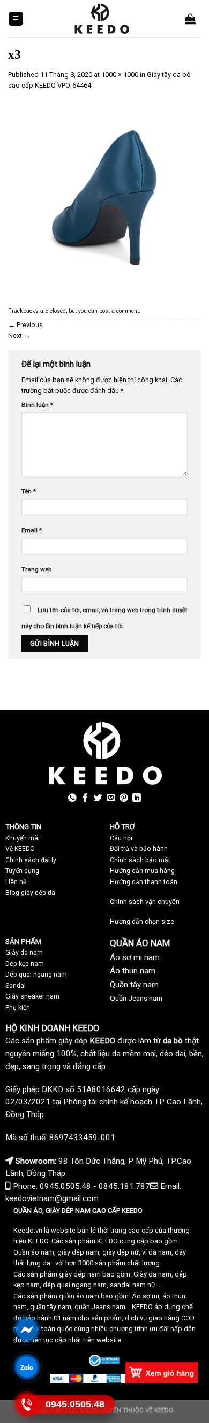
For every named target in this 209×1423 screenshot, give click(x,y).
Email (31, 530)
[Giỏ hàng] (190, 18)
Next (19, 335)
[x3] (104, 197)
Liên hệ (15, 882)
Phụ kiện (17, 1007)
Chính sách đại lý (30, 860)
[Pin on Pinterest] (124, 798)
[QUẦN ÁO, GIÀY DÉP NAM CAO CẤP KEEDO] (101, 18)
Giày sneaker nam (32, 996)
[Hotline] (27, 1404)
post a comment (119, 310)
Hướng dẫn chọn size (142, 921)
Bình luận (37, 404)
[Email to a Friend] (111, 798)
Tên (28, 491)
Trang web (36, 569)
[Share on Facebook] (85, 798)
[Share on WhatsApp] (72, 798)
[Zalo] (27, 1366)
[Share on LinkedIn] (136, 798)
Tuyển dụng (22, 871)
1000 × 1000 (119, 75)
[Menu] (16, 19)
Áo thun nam (132, 971)
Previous (25, 325)
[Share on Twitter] (98, 798)
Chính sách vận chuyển (145, 902)
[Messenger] (27, 1329)
